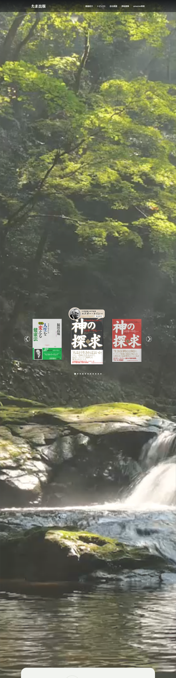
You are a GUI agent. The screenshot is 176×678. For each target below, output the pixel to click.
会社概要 (113, 6)
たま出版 (38, 6)
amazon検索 (139, 6)
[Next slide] (149, 339)
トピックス (101, 6)
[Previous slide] (27, 339)
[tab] (75, 373)
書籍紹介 (89, 6)
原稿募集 (125, 6)
